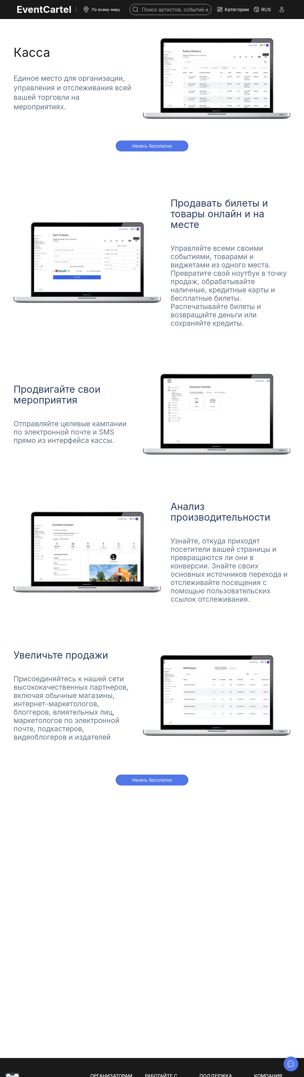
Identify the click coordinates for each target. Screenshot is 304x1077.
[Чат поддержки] (291, 1064)
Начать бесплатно (152, 146)
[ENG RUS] (262, 9)
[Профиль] (281, 9)
